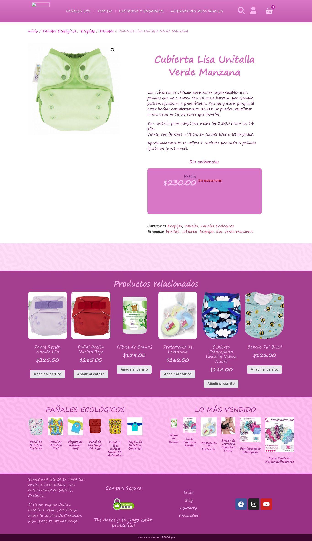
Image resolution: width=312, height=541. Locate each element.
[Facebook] (241, 504)
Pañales (107, 31)
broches (172, 231)
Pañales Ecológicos (59, 31)
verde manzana (239, 231)
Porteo (105, 11)
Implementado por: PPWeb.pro (156, 537)
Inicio (33, 31)
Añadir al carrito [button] (47, 374)
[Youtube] (266, 504)
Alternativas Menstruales (197, 11)
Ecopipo (88, 31)
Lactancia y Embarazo (141, 11)
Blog (189, 500)
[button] (113, 50)
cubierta (189, 231)
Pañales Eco (78, 11)
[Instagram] (253, 504)
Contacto (188, 508)
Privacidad (188, 515)
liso (219, 231)
